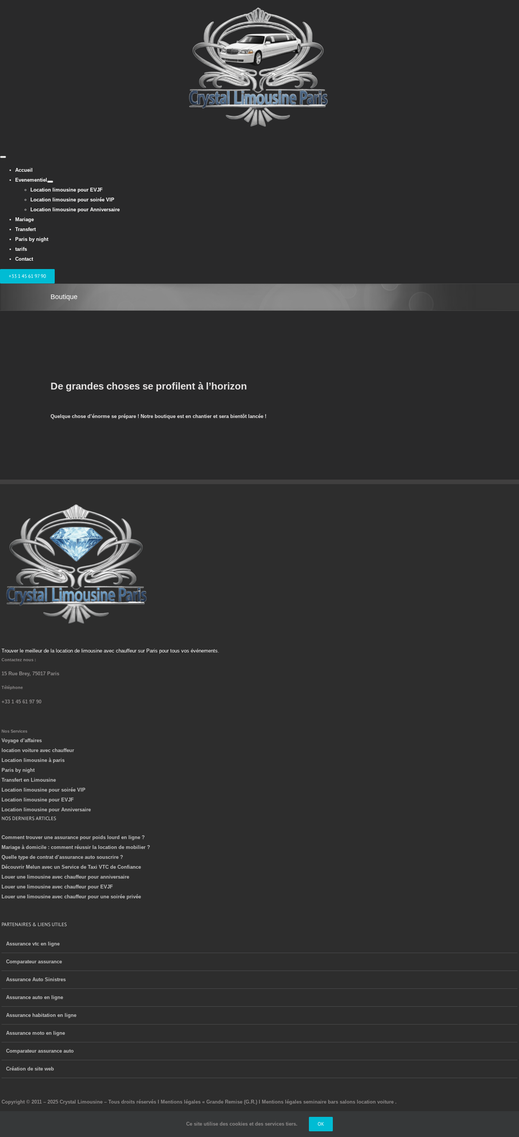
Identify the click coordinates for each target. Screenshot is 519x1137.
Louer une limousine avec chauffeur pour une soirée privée (71, 896)
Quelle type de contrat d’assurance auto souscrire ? (62, 857)
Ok (321, 1124)
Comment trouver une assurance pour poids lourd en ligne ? (73, 837)
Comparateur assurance (34, 961)
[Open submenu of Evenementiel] (50, 182)
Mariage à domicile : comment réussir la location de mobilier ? (76, 847)
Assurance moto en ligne (35, 1033)
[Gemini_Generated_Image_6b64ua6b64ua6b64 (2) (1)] (77, 505)
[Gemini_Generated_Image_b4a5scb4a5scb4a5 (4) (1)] (259, 5)
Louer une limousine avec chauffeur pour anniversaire (65, 877)
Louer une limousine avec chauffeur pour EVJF (57, 887)
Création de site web (30, 1069)
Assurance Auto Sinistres (36, 979)
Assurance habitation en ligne (41, 1015)
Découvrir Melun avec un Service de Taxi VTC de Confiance (71, 867)
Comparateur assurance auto (40, 1051)
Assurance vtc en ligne (33, 944)
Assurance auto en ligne (34, 997)
